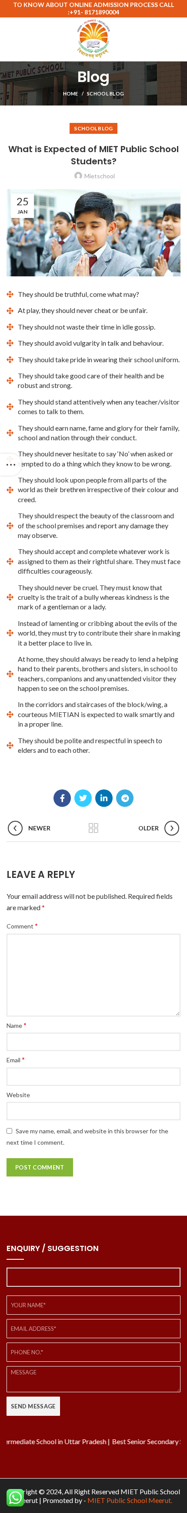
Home (70, 93)
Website (18, 1094)
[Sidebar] (11, 465)
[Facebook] (62, 798)
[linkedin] (104, 798)
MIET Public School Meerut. (129, 1500)
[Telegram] (125, 798)
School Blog (105, 93)
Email (16, 1059)
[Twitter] (83, 798)
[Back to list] (93, 828)
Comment (22, 925)
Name (17, 1025)
